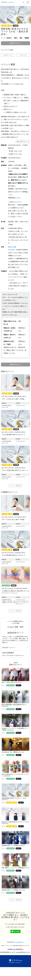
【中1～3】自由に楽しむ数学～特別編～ (13, 399)
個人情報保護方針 (18, 949)
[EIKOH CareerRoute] (8, 2)
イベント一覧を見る (15, 485)
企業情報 (9, 949)
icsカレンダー (23, 55)
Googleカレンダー (8, 55)
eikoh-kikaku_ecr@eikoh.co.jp (15, 655)
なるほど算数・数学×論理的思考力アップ (15, 630)
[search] (23, 2)
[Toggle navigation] (27, 2)
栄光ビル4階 (12, 247)
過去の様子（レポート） (9, 647)
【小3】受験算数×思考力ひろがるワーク (13, 434)
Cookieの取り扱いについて (23, 952)
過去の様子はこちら (23, 141)
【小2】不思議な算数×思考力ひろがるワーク (15, 470)
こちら (18, 197)
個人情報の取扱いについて (7, 952)
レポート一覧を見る (15, 899)
